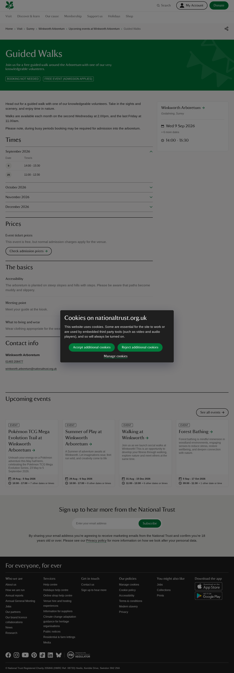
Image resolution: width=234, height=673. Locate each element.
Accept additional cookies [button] (91, 347)
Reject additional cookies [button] (140, 347)
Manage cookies (115, 356)
